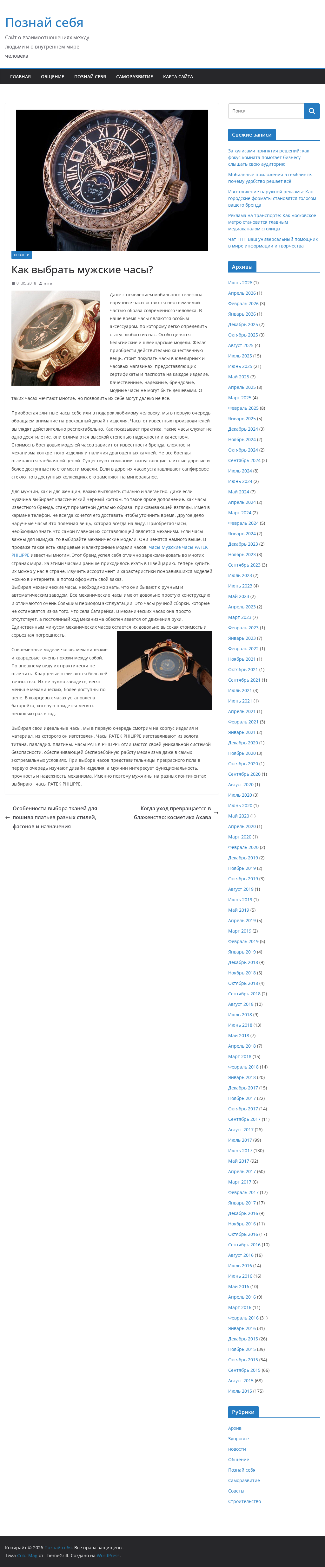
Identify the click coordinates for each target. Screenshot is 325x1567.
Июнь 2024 (240, 481)
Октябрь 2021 (243, 669)
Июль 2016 (240, 1265)
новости (22, 255)
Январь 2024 (242, 533)
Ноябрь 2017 (242, 1098)
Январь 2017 (242, 1203)
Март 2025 (239, 398)
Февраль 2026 (243, 303)
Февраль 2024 (243, 523)
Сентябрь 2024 (244, 460)
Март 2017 (239, 1182)
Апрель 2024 (242, 502)
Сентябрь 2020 (244, 774)
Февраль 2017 (243, 1192)
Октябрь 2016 (243, 1234)
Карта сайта (178, 77)
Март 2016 (239, 1307)
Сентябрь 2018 (244, 994)
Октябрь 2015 (243, 1360)
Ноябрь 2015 (242, 1349)
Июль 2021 (240, 690)
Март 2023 (239, 617)
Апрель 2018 (242, 1046)
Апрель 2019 (242, 920)
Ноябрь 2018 (242, 973)
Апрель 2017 (242, 1171)
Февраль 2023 (243, 628)
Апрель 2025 (242, 387)
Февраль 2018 (243, 1067)
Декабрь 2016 (243, 1213)
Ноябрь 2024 (242, 439)
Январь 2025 (242, 418)
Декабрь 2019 (243, 858)
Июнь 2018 (240, 1025)
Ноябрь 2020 (242, 753)
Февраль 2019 (243, 941)
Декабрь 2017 (243, 1088)
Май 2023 (238, 596)
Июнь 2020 (240, 805)
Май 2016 (238, 1286)
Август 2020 (241, 784)
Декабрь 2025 (243, 324)
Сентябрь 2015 (244, 1370)
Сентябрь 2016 (244, 1245)
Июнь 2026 (240, 282)
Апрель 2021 (242, 711)
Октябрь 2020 (243, 764)
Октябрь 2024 (243, 450)
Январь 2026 (242, 314)
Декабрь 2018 (243, 962)
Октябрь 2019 (243, 879)
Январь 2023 (242, 638)
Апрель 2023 (242, 607)
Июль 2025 (240, 356)
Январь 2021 (242, 732)
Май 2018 (238, 1035)
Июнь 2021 (240, 701)
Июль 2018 (240, 1014)
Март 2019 (239, 931)
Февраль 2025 (243, 408)
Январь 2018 (242, 1077)
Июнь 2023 (240, 586)
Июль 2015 (240, 1391)
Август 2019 (241, 889)
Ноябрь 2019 (242, 868)
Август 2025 (241, 345)
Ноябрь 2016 (242, 1224)
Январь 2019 (242, 952)
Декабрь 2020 (243, 743)
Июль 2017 (240, 1140)
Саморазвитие (134, 77)
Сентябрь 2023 (244, 565)
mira (48, 283)
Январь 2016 (242, 1328)
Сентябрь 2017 (244, 1119)
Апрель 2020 (242, 826)
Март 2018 (239, 1056)
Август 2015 (241, 1381)
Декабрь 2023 (243, 544)
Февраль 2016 (243, 1318)
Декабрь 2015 (243, 1339)
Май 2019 (238, 910)
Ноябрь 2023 (242, 554)
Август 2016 (241, 1255)
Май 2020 (238, 816)
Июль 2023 (240, 575)
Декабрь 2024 (243, 429)
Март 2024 (239, 513)
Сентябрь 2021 (244, 680)
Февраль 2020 (243, 847)
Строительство (244, 1501)
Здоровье (238, 1438)
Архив (235, 1428)
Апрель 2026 (242, 293)
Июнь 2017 (240, 1150)
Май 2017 (238, 1161)
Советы (236, 1491)
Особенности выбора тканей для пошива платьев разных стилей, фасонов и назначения (55, 817)
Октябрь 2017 (243, 1109)
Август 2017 (241, 1130)
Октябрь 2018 (243, 983)
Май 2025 (238, 377)
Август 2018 (241, 1004)
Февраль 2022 (243, 648)
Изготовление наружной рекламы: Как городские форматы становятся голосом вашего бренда (272, 198)
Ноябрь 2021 (242, 659)
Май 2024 (238, 492)
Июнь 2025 (240, 366)
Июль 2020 (240, 795)
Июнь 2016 (240, 1276)
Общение (52, 77)
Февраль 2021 (243, 722)
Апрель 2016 (242, 1297)
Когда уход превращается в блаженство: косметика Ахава (172, 813)
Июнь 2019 (240, 899)
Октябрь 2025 (243, 335)
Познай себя (44, 22)
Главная (20, 77)
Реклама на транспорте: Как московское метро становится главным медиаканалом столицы (272, 222)
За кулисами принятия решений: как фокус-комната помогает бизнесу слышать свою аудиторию (268, 157)
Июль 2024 (240, 471)
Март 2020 (239, 837)
